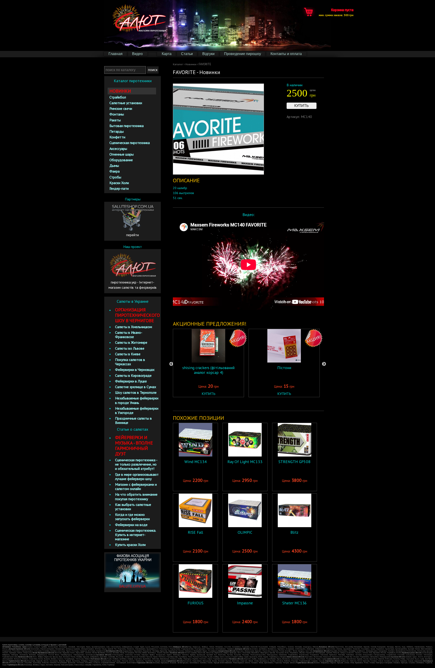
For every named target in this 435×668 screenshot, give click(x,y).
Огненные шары (121, 154)
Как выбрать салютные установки (133, 506)
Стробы (115, 177)
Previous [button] (171, 364)
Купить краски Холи (130, 544)
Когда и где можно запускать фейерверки (132, 516)
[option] (208, 363)
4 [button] (256, 403)
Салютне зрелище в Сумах (135, 386)
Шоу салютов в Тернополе (136, 392)
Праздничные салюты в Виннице (133, 420)
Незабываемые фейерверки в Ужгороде (136, 410)
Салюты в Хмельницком (133, 326)
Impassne (245, 603)
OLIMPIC (245, 532)
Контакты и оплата (286, 54)
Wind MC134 (195, 461)
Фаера (114, 171)
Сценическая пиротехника (129, 142)
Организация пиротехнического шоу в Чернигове (137, 315)
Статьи (187, 54)
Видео (137, 54)
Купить (301, 106)
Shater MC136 (294, 603)
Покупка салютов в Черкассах (130, 361)
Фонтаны (116, 114)
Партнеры (132, 199)
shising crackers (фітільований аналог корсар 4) (208, 370)
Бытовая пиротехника (126, 125)
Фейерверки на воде (131, 524)
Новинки (190, 64)
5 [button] (263, 403)
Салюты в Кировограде (133, 375)
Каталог (178, 64)
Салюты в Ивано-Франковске (128, 334)
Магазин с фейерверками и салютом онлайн (136, 486)
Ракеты (115, 120)
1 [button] (236, 403)
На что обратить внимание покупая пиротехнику (136, 496)
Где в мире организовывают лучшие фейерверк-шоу (137, 476)
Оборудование (121, 160)
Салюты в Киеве (127, 354)
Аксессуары (118, 148)
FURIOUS (195, 603)
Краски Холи (119, 182)
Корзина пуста (336, 11)
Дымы (114, 165)
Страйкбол (117, 97)
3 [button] (249, 403)
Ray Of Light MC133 (244, 461)
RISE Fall (195, 532)
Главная (116, 54)
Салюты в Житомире (131, 342)
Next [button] (324, 364)
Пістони (284, 367)
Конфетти (117, 137)
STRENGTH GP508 (294, 461)
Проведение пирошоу (242, 54)
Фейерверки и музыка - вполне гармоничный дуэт (134, 446)
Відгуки (208, 54)
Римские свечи (120, 108)
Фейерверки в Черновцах (135, 369)
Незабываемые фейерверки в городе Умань (136, 400)
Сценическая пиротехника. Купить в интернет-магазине (135, 534)
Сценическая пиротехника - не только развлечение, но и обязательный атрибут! (136, 464)
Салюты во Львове (129, 348)
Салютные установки (125, 103)
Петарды (116, 131)
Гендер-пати (119, 188)
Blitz (294, 532)
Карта (167, 54)
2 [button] (242, 403)
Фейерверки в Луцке (131, 381)
